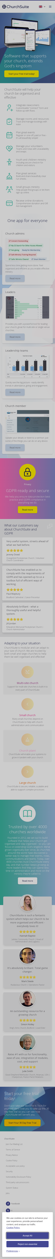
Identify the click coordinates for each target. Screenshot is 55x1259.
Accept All (27, 1235)
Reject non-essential (27, 1244)
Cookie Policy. (13, 1227)
